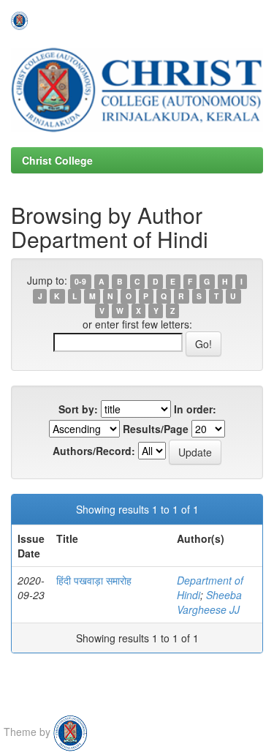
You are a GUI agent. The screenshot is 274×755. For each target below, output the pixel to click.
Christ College (57, 160)
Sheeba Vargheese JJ (209, 602)
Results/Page (156, 428)
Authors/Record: (94, 450)
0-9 (80, 281)
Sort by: (78, 409)
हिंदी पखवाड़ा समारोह (94, 580)
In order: (195, 409)
